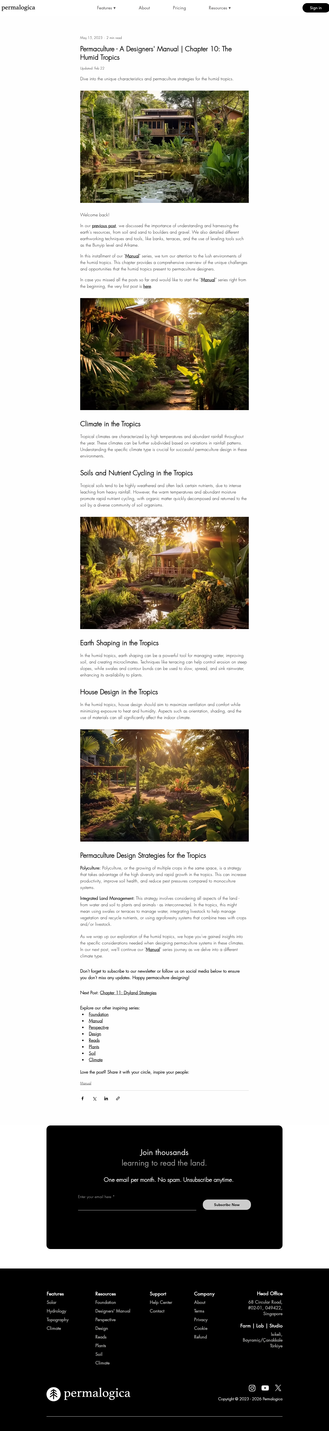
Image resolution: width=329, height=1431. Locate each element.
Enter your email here (94, 1197)
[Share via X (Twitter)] (94, 1098)
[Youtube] (265, 1388)
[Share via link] (118, 1098)
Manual (85, 1083)
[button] (106, 7)
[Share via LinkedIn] (106, 1098)
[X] (278, 1388)
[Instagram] (252, 1388)
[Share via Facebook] (82, 1098)
